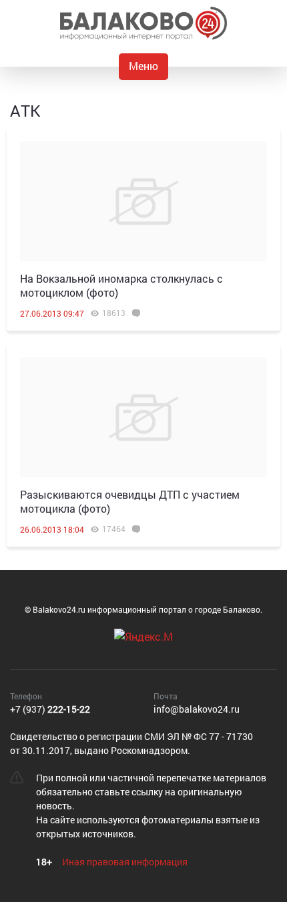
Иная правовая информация (125, 861)
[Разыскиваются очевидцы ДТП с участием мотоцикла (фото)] (143, 417)
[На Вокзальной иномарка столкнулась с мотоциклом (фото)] (143, 201)
